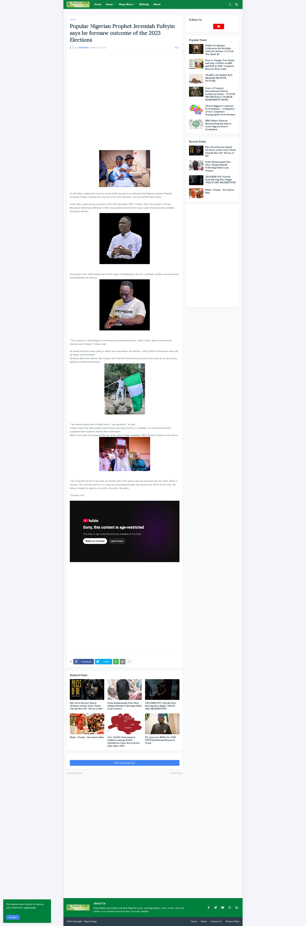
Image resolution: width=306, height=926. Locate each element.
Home (73, 19)
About (204, 921)
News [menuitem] (109, 4)
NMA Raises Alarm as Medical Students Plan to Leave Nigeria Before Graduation (218, 125)
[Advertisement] (124, 99)
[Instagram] (230, 26)
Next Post (176, 773)
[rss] (236, 907)
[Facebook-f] (194, 26)
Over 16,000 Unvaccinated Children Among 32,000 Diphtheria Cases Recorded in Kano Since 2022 (123, 741)
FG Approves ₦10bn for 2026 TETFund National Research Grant (160, 740)
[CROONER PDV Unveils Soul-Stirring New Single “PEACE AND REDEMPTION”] (162, 689)
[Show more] (129, 661)
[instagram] (229, 907)
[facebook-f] (208, 907)
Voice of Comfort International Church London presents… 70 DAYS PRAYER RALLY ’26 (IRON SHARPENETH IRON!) (220, 94)
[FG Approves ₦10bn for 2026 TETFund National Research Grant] (162, 723)
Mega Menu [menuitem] (126, 4)
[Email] (122, 661)
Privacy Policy (232, 921)
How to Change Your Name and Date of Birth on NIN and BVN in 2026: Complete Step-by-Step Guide (219, 64)
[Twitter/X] (206, 26)
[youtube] (218, 26)
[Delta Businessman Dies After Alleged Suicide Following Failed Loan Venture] (124, 689)
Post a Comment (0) (124, 763)
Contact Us (216, 921)
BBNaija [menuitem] (144, 4)
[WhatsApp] (116, 661)
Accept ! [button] (13, 917)
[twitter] (215, 907)
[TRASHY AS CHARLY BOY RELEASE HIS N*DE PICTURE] (196, 79)
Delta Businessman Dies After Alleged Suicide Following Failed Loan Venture (124, 705)
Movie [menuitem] (157, 4)
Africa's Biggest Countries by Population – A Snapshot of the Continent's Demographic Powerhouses (220, 110)
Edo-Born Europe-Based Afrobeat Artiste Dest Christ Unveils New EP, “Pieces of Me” (86, 705)
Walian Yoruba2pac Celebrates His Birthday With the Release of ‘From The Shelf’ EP (219, 50)
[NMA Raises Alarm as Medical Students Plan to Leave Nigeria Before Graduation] (196, 124)
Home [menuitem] (97, 4)
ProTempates (104, 921)
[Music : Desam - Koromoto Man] (87, 723)
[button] (230, 4)
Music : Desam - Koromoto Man (87, 737)
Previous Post (75, 773)
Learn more (30, 907)
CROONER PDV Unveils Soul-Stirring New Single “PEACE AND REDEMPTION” (160, 705)
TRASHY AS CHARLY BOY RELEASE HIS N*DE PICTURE (219, 78)
